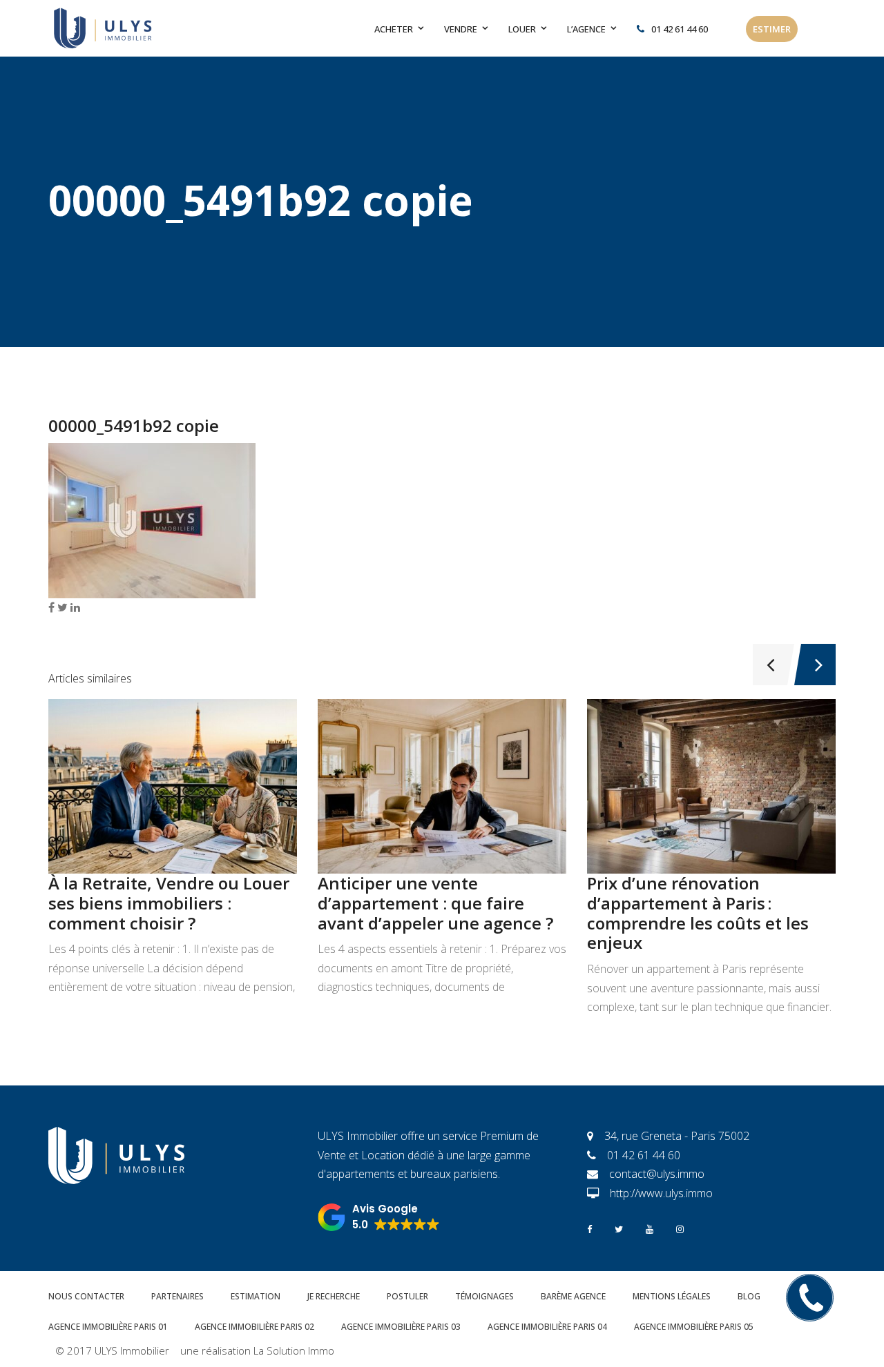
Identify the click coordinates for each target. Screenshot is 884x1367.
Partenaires (177, 1296)
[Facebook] (589, 1228)
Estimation (255, 1296)
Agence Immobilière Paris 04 (547, 1326)
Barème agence (573, 1296)
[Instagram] (680, 1228)
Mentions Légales (672, 1296)
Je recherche (333, 1296)
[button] (379, 1217)
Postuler (407, 1296)
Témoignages (484, 1296)
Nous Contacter (86, 1296)
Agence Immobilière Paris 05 (693, 1326)
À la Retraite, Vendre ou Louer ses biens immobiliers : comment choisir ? (168, 903)
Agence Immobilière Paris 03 (401, 1326)
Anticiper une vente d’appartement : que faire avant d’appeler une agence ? (435, 903)
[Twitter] (619, 1228)
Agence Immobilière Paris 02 (254, 1326)
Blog (749, 1296)
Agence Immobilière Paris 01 (108, 1326)
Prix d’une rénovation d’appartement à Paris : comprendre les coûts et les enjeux (698, 913)
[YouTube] (649, 1228)
